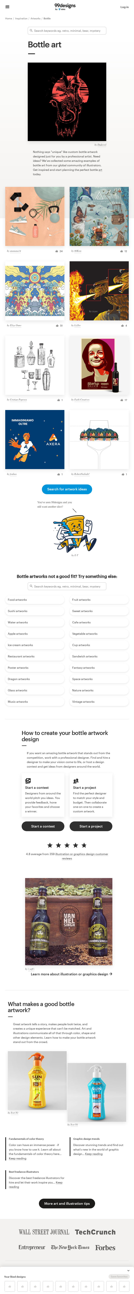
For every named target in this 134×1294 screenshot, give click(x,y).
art (100, 169)
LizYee (77, 325)
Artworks (36, 18)
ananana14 (15, 250)
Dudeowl (102, 144)
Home (9, 18)
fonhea (13, 474)
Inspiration (21, 18)
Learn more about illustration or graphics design (69, 974)
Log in (125, 7)
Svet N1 (14, 1112)
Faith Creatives (81, 399)
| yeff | (31, 968)
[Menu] (7, 6)
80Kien (77, 250)
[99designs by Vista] (65, 6)
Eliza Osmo (15, 325)
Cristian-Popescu (18, 399)
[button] (128, 1270)
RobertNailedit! (82, 474)
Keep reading (17, 1158)
